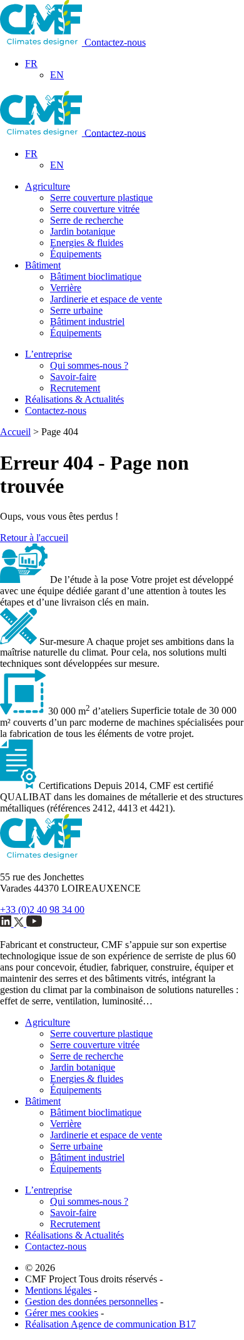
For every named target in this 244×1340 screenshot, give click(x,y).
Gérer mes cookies (61, 1312)
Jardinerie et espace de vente (106, 299)
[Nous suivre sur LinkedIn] (7, 923)
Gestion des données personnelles (91, 1301)
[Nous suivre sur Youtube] (34, 923)
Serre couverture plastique (101, 197)
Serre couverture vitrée (95, 209)
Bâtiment (43, 265)
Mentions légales (58, 1290)
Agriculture (47, 186)
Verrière (65, 287)
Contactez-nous (115, 42)
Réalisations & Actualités (74, 399)
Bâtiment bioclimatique (95, 276)
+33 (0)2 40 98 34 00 (42, 909)
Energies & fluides (86, 242)
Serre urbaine (76, 310)
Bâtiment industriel (87, 321)
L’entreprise (48, 354)
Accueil (15, 431)
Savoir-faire (73, 376)
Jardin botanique (82, 231)
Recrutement (75, 388)
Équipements (75, 254)
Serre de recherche (86, 220)
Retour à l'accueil (34, 537)
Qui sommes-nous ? (89, 365)
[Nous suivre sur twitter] (20, 923)
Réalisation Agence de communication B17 (110, 1324)
